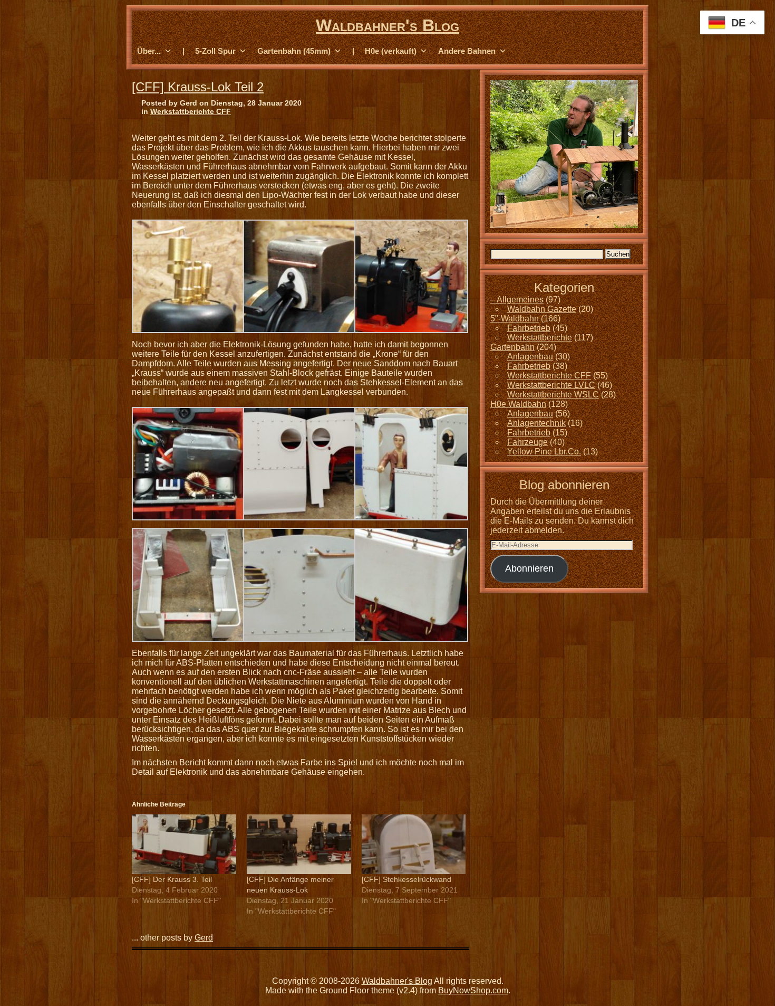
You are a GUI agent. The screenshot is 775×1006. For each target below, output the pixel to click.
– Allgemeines (517, 299)
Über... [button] (149, 50)
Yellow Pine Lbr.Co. (544, 451)
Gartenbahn (512, 347)
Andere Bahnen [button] (467, 50)
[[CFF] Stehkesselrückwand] (414, 844)
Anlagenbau (530, 356)
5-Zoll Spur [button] (215, 50)
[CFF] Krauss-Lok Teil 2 (198, 87)
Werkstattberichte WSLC (553, 394)
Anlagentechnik (536, 423)
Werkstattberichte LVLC (551, 385)
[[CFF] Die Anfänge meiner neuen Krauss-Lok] (299, 844)
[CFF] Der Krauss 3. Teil (172, 879)
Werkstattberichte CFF (190, 111)
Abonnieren (529, 568)
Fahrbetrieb (528, 328)
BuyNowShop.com (473, 990)
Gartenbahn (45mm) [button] (294, 50)
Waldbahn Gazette (541, 309)
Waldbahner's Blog (387, 25)
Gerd (204, 937)
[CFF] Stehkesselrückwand (406, 879)
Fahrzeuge (527, 442)
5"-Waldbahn (514, 318)
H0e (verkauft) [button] (390, 50)
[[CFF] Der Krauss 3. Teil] (184, 844)
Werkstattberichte (539, 337)
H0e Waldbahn (518, 404)
